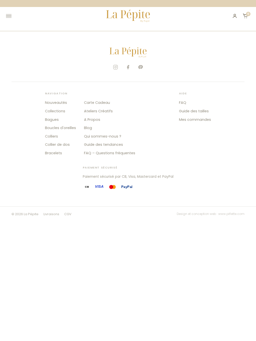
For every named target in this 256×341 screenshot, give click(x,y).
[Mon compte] (235, 16)
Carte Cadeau (97, 102)
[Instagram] (115, 67)
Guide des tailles (194, 111)
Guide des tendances (103, 144)
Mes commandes (195, 119)
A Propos (92, 119)
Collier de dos (57, 144)
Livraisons (51, 214)
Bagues (52, 119)
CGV (68, 214)
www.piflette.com (231, 214)
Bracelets (53, 153)
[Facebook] (128, 67)
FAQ (182, 102)
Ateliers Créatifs (98, 111)
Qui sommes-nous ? (102, 136)
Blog (88, 127)
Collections (55, 111)
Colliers (51, 136)
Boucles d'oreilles (60, 127)
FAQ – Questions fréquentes (109, 153)
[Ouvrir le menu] (11, 16)
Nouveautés (56, 102)
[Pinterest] (140, 67)
